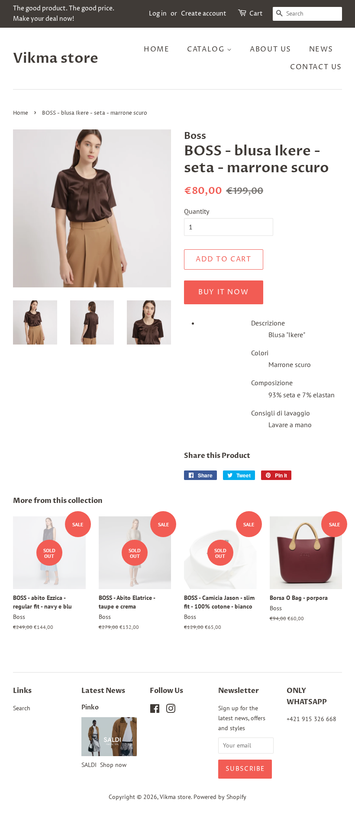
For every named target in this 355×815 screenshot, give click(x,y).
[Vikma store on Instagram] (170, 710)
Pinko (90, 708)
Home (156, 49)
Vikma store (55, 58)
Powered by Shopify (220, 797)
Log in (158, 14)
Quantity (196, 211)
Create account (203, 14)
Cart (256, 14)
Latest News (103, 691)
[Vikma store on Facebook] (155, 710)
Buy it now (223, 292)
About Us (270, 49)
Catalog (207, 49)
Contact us (316, 67)
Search (21, 708)
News (321, 49)
